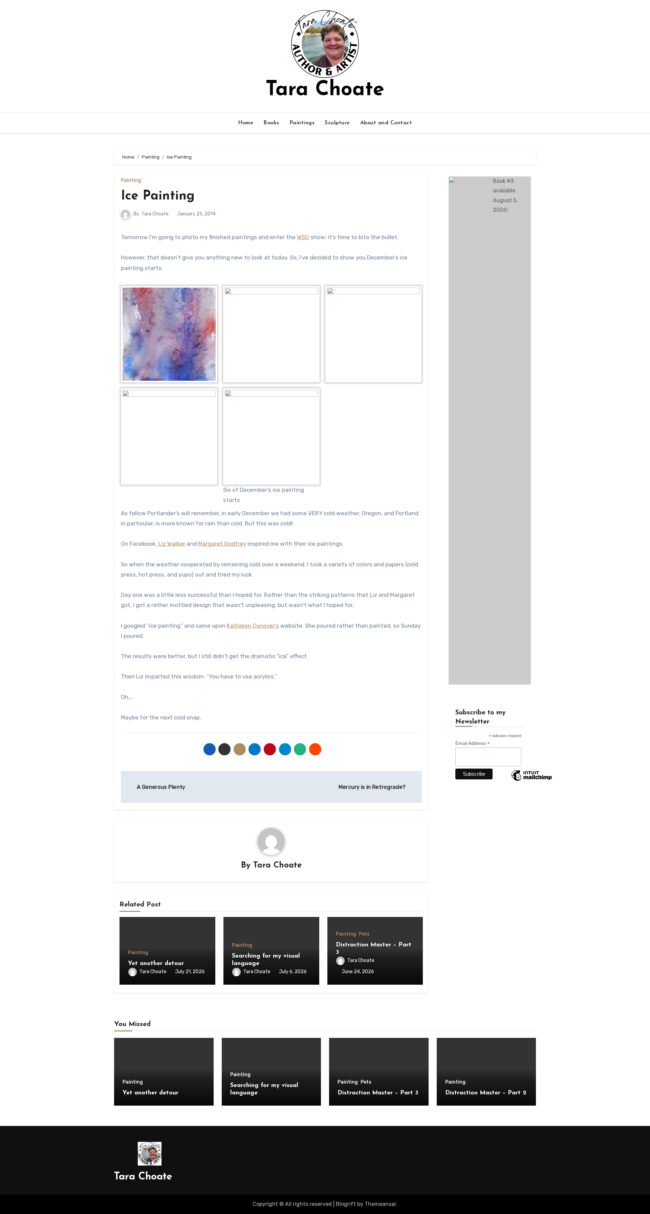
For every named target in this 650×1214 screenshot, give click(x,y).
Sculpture (337, 123)
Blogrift (346, 1204)
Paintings (302, 123)
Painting (131, 180)
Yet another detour (156, 964)
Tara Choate (324, 90)
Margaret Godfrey (222, 543)
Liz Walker (171, 543)
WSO (303, 237)
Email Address (472, 743)
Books (271, 123)
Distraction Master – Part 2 (485, 1093)
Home (245, 123)
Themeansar (380, 1204)
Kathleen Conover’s (253, 625)
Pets (364, 934)
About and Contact (386, 123)
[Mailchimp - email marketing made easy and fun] (531, 780)
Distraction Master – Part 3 (378, 1093)
